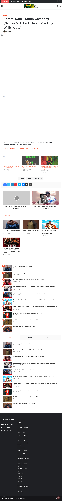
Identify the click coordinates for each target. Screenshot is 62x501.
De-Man (19, 430)
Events (24, 440)
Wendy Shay (20, 489)
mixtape (25, 460)
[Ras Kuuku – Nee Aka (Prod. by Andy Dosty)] (7, 329)
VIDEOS (26, 486)
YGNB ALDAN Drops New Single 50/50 (22, 266)
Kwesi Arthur (20, 458)
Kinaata (23, 453)
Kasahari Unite (21, 448)
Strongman (20, 483)
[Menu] (2, 6)
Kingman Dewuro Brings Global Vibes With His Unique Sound (28, 273)
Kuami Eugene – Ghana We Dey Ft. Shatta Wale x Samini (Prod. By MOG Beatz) (49, 167)
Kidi (18, 453)
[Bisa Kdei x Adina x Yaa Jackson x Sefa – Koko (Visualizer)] (7, 322)
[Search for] (60, 6)
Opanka (19, 466)
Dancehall (26, 427)
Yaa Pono (20, 491)
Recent (11, 337)
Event (19, 440)
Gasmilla (19, 442)
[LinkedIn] (12, 184)
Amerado (19, 422)
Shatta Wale (38, 178)
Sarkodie (19, 471)
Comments (50, 337)
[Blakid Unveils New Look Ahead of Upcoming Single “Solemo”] (7, 282)
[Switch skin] (57, 6)
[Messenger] (23, 184)
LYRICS (27, 458)
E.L (24, 430)
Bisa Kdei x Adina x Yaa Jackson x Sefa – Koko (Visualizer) (28, 320)
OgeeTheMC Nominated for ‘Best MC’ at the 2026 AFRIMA (27, 313)
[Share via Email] (26, 184)
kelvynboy (25, 450)
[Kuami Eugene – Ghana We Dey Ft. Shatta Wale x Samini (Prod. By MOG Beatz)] (49, 160)
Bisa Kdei (20, 427)
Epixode (19, 437)
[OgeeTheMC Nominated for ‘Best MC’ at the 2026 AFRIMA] (7, 315)
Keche (19, 450)
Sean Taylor (20, 473)
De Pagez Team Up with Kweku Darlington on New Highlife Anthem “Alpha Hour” (49, 232)
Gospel (25, 442)
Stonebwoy (20, 481)
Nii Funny (25, 463)
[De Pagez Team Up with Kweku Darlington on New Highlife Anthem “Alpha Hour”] (50, 224)
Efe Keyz (19, 435)
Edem (24, 432)
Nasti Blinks (8, 31)
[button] (4, 497)
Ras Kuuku (20, 468)
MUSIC (5, 15)
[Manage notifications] (58, 497)
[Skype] (19, 184)
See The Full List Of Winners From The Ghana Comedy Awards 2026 (30, 293)
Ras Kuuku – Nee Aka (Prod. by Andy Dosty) (24, 326)
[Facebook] (5, 184)
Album (23, 419)
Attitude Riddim (21, 425)
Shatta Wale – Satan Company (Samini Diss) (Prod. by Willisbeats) (20, 148)
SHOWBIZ (20, 478)
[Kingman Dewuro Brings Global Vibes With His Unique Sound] (31, 224)
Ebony (19, 432)
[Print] (30, 184)
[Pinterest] (15, 184)
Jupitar (19, 445)
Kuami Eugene (21, 455)
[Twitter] (8, 184)
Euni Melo (25, 437)
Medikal (19, 460)
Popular (30, 337)
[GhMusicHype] (31, 6)
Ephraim (25, 435)
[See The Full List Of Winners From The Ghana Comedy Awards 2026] (7, 295)
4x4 (19, 419)
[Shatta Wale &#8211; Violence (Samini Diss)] (30, 160)
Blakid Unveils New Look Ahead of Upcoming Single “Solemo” (24, 1)
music (22, 178)
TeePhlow (20, 486)
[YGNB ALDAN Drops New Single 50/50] (11, 224)
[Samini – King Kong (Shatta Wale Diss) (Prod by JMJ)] (12, 160)
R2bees (25, 466)
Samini (29, 178)
